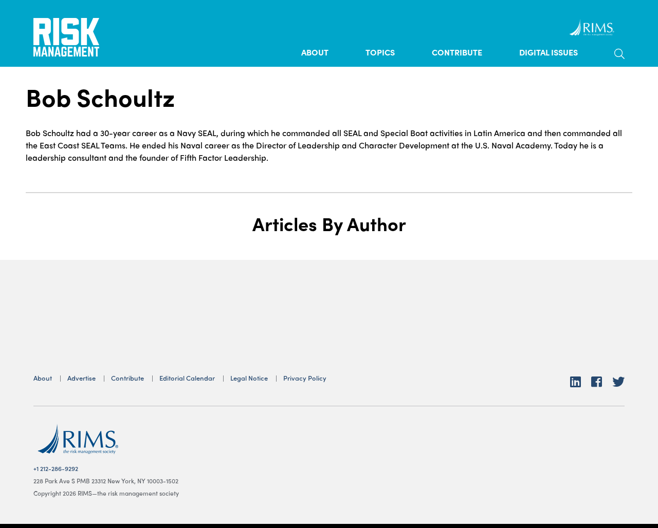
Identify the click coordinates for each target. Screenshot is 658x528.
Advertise (81, 378)
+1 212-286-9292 (55, 468)
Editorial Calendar (187, 378)
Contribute (457, 52)
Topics (380, 52)
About (314, 52)
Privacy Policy (304, 378)
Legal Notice (249, 378)
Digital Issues (548, 52)
